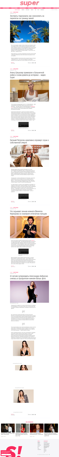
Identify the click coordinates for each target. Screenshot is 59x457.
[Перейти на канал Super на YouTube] (44, 454)
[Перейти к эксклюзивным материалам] (29, 8)
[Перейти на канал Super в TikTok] (46, 454)
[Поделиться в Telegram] (33, 63)
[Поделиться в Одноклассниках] (35, 63)
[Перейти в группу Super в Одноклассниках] (55, 9)
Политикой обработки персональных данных (5, 452)
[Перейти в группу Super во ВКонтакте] (52, 9)
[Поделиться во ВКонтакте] (32, 63)
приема (32, 240)
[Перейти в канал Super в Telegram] (54, 9)
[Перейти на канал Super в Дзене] (56, 9)
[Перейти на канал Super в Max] (51, 9)
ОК (6, 454)
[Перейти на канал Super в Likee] (47, 454)
